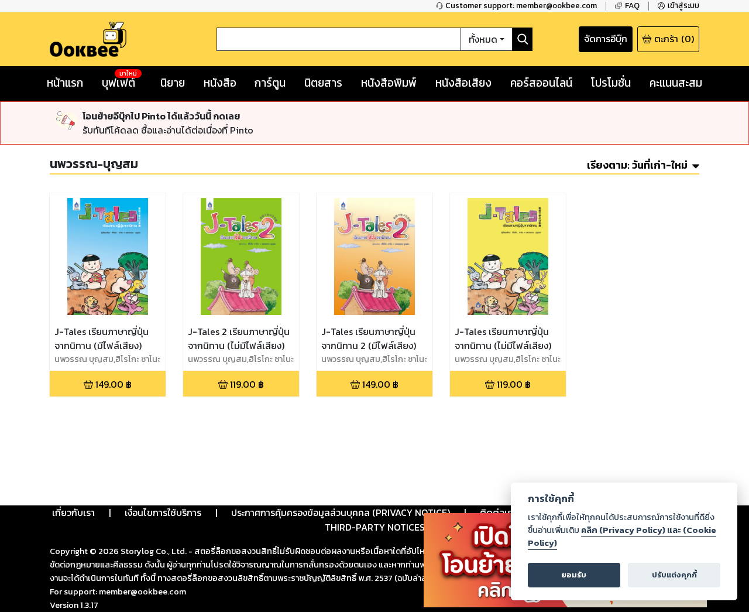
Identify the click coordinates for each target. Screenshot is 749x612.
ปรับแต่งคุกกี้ (674, 574)
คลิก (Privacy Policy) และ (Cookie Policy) (622, 536)
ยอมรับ (573, 574)
